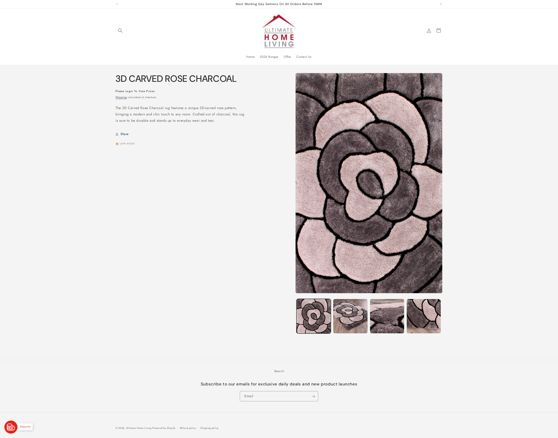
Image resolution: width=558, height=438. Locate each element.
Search (279, 371)
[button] (120, 30)
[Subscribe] (313, 396)
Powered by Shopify (163, 428)
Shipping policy (209, 427)
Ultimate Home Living (138, 428)
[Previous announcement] (117, 4)
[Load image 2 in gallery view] (350, 316)
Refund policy (188, 427)
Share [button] (125, 134)
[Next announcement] (441, 4)
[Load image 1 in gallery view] (313, 316)
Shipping (121, 97)
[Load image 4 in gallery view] (424, 316)
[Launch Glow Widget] (10, 427)
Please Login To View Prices (135, 91)
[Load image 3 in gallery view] (387, 316)
